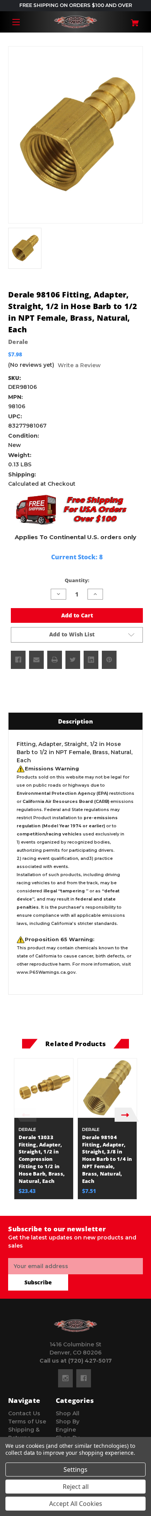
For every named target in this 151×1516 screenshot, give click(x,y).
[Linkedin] (91, 659)
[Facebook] (18, 659)
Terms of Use (27, 1421)
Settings (75, 1469)
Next (127, 1114)
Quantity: (77, 580)
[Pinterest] (109, 659)
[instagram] (65, 1378)
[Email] (36, 659)
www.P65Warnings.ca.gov (46, 972)
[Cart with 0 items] (132, 20)
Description (75, 721)
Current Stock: (77, 557)
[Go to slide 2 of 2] (81, 1203)
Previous (24, 1114)
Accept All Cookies (75, 1503)
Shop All (67, 1413)
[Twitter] (73, 659)
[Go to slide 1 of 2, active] (70, 1203)
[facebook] (84, 1378)
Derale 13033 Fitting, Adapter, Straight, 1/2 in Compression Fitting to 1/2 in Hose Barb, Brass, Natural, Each (42, 1159)
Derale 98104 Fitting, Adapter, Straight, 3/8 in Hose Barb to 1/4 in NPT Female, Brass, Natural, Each (107, 1159)
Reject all (76, 1486)
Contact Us (24, 1413)
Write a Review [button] (79, 365)
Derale (18, 341)
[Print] (54, 659)
